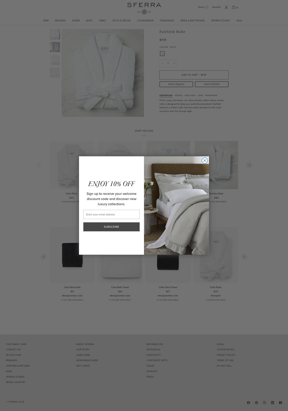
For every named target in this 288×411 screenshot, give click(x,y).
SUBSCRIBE (111, 227)
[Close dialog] (205, 160)
